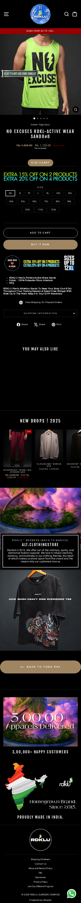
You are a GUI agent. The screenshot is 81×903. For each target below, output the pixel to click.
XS (10, 193)
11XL (40, 209)
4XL (11, 201)
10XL (27, 209)
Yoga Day (44, 125)
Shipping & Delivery (40, 859)
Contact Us (40, 864)
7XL (46, 201)
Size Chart (40, 163)
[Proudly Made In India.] (40, 787)
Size (40, 187)
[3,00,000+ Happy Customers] (40, 721)
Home (34, 125)
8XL (58, 201)
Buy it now (40, 244)
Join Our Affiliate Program (41, 886)
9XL (69, 201)
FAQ (11, 283)
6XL (35, 201)
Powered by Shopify (40, 900)
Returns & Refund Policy (40, 868)
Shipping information (40, 313)
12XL (53, 209)
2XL (58, 193)
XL (47, 193)
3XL (70, 193)
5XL (23, 201)
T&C (41, 873)
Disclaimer (40, 877)
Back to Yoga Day (43, 667)
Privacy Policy (40, 882)
